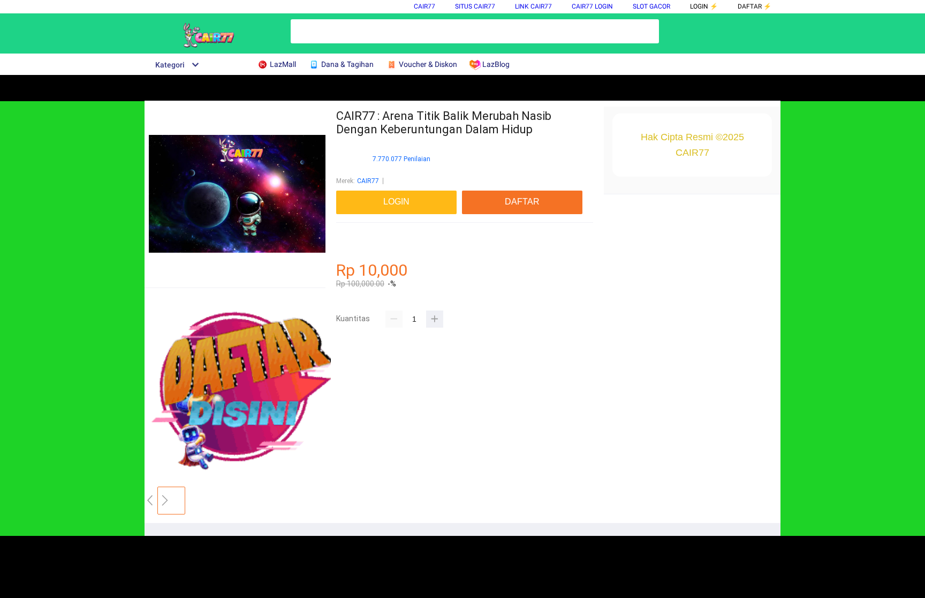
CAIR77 (424, 6)
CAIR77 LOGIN (592, 6)
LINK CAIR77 (533, 6)
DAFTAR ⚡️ (754, 6)
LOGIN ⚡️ (704, 6)
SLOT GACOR (651, 6)
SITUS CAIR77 (475, 6)
